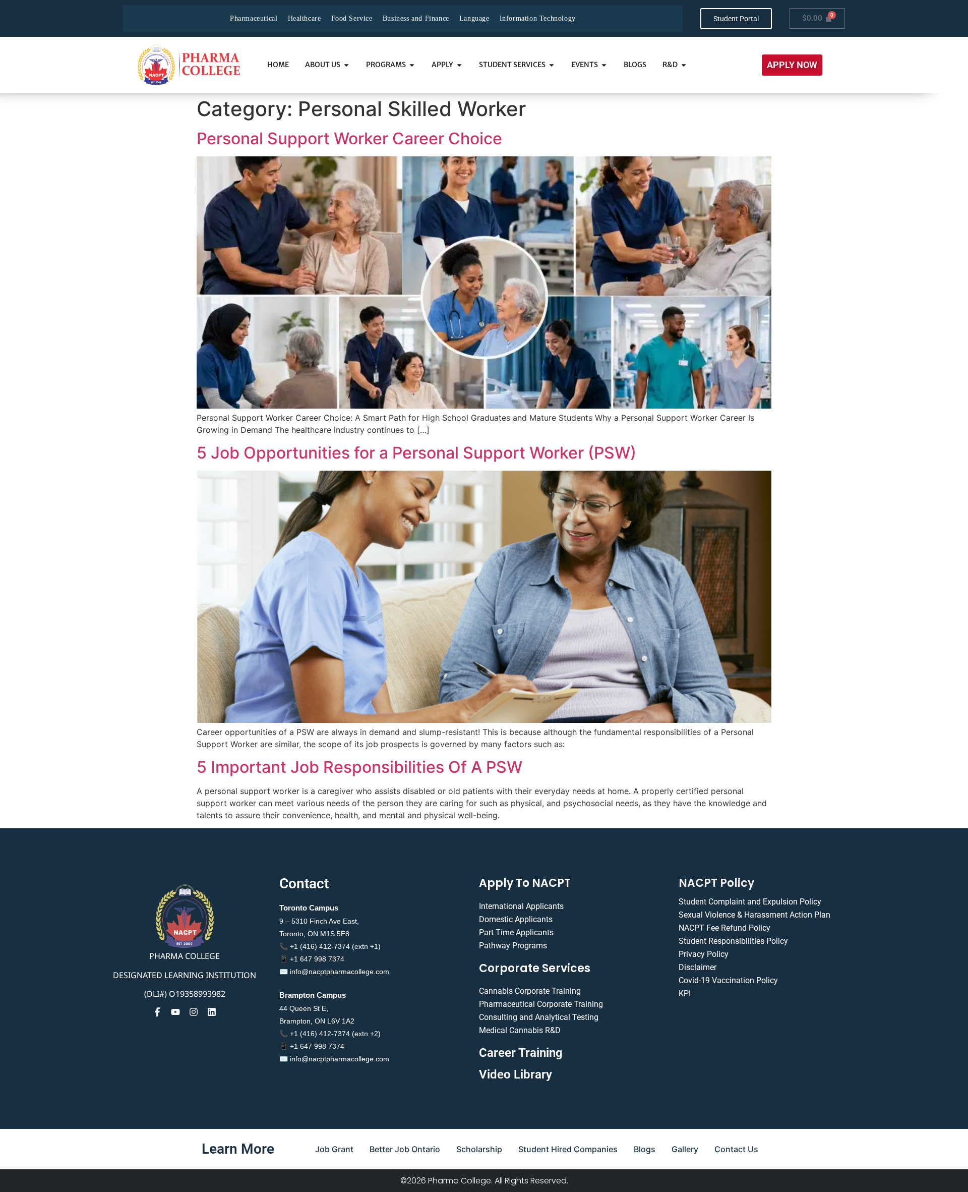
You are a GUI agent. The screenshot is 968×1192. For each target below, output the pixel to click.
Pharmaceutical (253, 18)
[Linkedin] (211, 1011)
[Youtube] (175, 1011)
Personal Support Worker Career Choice (349, 138)
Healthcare (304, 18)
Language (474, 18)
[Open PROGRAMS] (411, 65)
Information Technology (538, 18)
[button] (792, 65)
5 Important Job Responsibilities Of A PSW (359, 767)
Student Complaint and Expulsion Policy (750, 901)
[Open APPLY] (459, 65)
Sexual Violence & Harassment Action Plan (754, 915)
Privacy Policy (704, 954)
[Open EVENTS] (604, 65)
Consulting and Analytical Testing (538, 1017)
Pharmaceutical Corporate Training (541, 1004)
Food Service (352, 18)
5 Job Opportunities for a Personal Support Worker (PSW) (416, 453)
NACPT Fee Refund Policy (724, 928)
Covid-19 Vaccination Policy (728, 980)
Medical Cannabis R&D (520, 1030)
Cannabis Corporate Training (530, 991)
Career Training (521, 1053)
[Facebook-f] (157, 1011)
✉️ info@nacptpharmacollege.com (334, 972)
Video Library (515, 1074)
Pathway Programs (513, 945)
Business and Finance (416, 18)
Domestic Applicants (516, 919)
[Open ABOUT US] (346, 65)
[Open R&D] (683, 65)
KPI (685, 993)
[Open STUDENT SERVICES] (551, 65)
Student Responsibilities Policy (733, 941)
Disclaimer (697, 967)
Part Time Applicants (516, 932)
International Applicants (521, 906)
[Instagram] (193, 1011)
